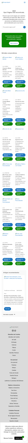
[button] (24, 2)
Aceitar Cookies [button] (20, 438)
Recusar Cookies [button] (8, 438)
